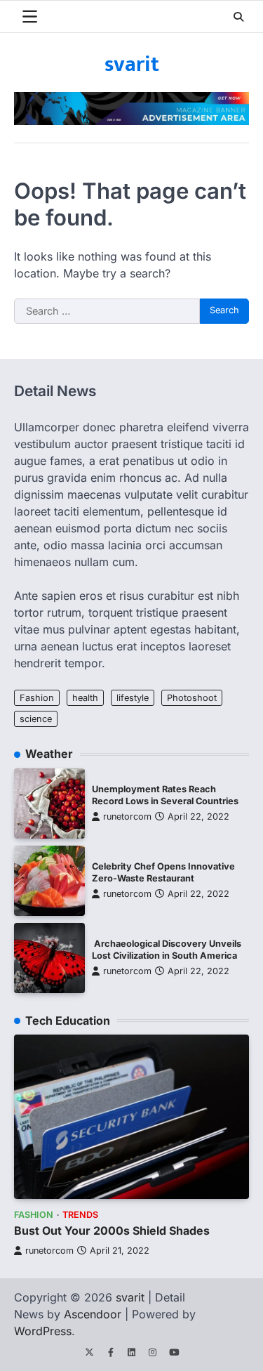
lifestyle (132, 698)
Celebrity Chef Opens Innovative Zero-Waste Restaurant (163, 872)
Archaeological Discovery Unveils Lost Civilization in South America (166, 949)
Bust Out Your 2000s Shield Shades (112, 1231)
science (36, 719)
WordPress (43, 1331)
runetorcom (127, 816)
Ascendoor (92, 1314)
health (85, 698)
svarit (131, 64)
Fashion (37, 698)
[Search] (238, 16)
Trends (80, 1214)
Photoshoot (192, 698)
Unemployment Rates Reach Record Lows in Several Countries (165, 795)
